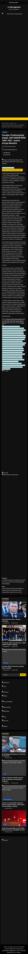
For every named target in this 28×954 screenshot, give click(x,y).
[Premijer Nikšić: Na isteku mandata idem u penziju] (14, 657)
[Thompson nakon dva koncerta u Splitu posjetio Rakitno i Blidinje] (14, 633)
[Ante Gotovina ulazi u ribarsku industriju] (14, 609)
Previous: (13, 581)
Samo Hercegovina (7, 799)
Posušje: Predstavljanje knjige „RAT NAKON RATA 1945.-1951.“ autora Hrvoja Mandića (13, 320)
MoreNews (10, 952)
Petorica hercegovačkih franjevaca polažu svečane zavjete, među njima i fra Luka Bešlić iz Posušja (13, 804)
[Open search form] (25, 119)
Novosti (5, 750)
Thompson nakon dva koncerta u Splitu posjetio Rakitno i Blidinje (14, 643)
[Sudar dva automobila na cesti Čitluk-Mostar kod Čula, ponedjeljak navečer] (14, 818)
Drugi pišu (4, 132)
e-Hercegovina (14, 7)
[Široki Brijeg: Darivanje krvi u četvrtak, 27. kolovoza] (14, 744)
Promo (4, 774)
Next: (13, 589)
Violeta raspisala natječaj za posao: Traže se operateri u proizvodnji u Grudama (12, 779)
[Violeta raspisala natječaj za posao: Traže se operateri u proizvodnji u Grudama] (14, 768)
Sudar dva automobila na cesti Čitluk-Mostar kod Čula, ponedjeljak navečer (13, 829)
